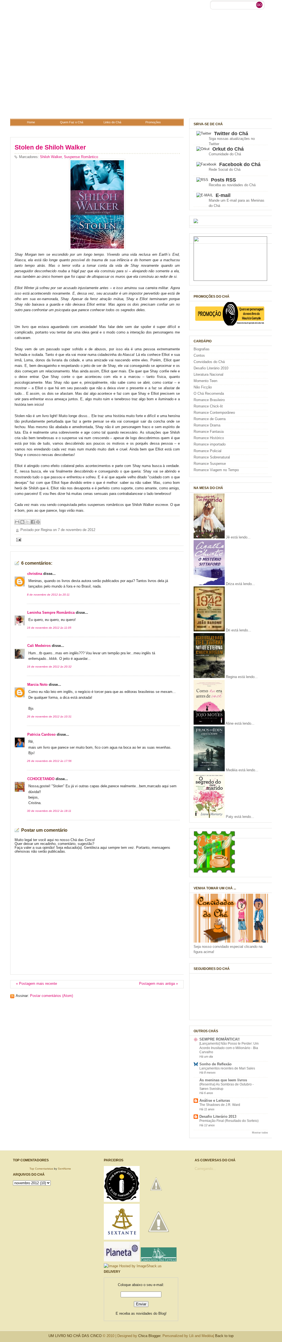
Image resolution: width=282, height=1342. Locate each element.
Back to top (224, 1336)
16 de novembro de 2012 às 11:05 (49, 627)
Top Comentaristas (41, 1168)
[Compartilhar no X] (27, 522)
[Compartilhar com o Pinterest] (38, 522)
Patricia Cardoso (41, 735)
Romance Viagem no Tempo (216, 470)
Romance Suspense (210, 464)
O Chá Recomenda (209, 394)
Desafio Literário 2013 (217, 1117)
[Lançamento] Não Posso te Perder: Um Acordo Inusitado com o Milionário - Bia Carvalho (229, 1048)
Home (31, 122)
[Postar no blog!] (22, 522)
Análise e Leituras (214, 1101)
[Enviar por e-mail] (17, 522)
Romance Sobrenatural (212, 457)
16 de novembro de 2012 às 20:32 (49, 666)
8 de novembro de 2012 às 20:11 (48, 594)
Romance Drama (207, 425)
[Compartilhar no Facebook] (33, 522)
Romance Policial (207, 451)
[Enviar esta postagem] (18, 539)
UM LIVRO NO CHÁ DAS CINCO (75, 1336)
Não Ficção (203, 387)
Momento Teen (205, 381)
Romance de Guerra (210, 419)
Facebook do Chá (240, 164)
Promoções (153, 122)
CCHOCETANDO (41, 779)
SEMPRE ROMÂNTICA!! (219, 1039)
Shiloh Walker (51, 157)
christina (34, 574)
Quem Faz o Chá (71, 122)
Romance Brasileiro (209, 400)
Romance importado (210, 444)
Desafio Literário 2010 (211, 368)
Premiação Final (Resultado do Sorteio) (229, 1121)
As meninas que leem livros (223, 1080)
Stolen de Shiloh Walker (50, 147)
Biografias (202, 349)
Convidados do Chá (209, 362)
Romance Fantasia (209, 432)
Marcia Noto (37, 685)
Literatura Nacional (208, 375)
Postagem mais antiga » (158, 984)
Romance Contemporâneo (214, 413)
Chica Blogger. (149, 1336)
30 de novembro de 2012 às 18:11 (49, 810)
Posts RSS (223, 180)
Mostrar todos (260, 1132)
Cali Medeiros (39, 646)
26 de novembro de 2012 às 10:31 (49, 716)
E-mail (223, 195)
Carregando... (205, 1169)
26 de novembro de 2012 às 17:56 (49, 760)
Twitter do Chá (231, 133)
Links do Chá (112, 122)
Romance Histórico (209, 438)
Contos (199, 355)
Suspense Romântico (81, 157)
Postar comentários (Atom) (51, 996)
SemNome (64, 1168)
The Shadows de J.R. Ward (219, 1105)
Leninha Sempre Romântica (51, 613)
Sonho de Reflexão (215, 1064)
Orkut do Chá (228, 149)
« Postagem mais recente (36, 984)
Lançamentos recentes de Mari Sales (227, 1068)
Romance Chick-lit (208, 406)
